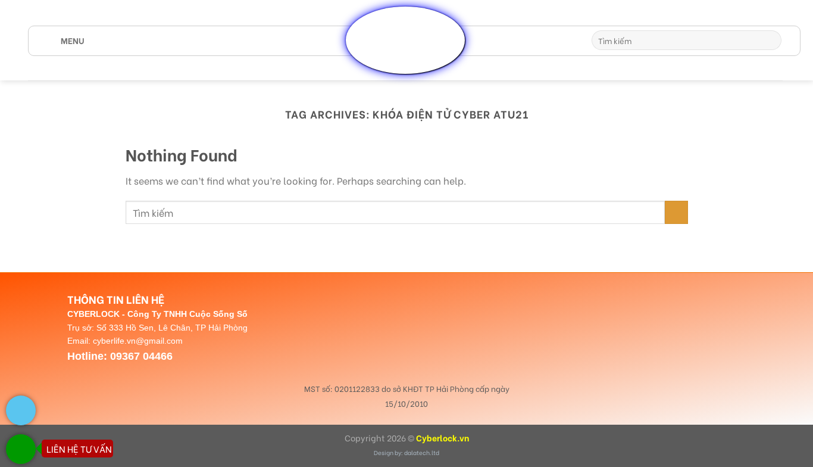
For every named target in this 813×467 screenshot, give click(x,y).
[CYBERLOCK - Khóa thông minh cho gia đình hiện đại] (405, 40)
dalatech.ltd (421, 452)
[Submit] (770, 40)
